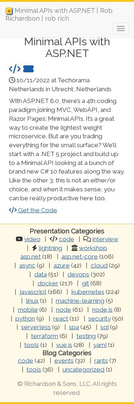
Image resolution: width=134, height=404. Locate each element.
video (32, 239)
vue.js (64, 344)
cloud (99, 265)
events (64, 360)
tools (31, 344)
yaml (99, 344)
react (60, 318)
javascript (33, 291)
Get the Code (37, 210)
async (27, 265)
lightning (50, 248)
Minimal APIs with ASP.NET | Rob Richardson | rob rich (59, 13)
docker (48, 283)
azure (62, 265)
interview (105, 239)
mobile (28, 309)
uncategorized (83, 369)
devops (78, 274)
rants (101, 360)
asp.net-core (79, 256)
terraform (44, 336)
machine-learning (80, 300)
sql (104, 327)
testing (86, 336)
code (66, 239)
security (99, 318)
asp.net (30, 256)
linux (32, 300)
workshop (93, 248)
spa (74, 327)
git (85, 283)
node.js (102, 309)
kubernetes (87, 291)
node (63, 309)
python (25, 318)
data (40, 274)
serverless (36, 327)
